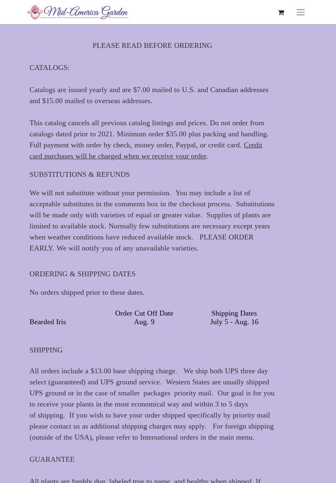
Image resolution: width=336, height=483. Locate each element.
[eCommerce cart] (280, 12)
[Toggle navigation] (300, 12)
